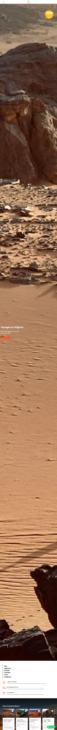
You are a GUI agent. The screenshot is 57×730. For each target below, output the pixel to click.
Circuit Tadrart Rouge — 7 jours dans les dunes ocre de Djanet (48, 720)
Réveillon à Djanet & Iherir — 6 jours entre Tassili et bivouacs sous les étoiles (8, 720)
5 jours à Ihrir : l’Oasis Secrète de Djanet (21, 720)
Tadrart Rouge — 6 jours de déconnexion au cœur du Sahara (34, 720)
